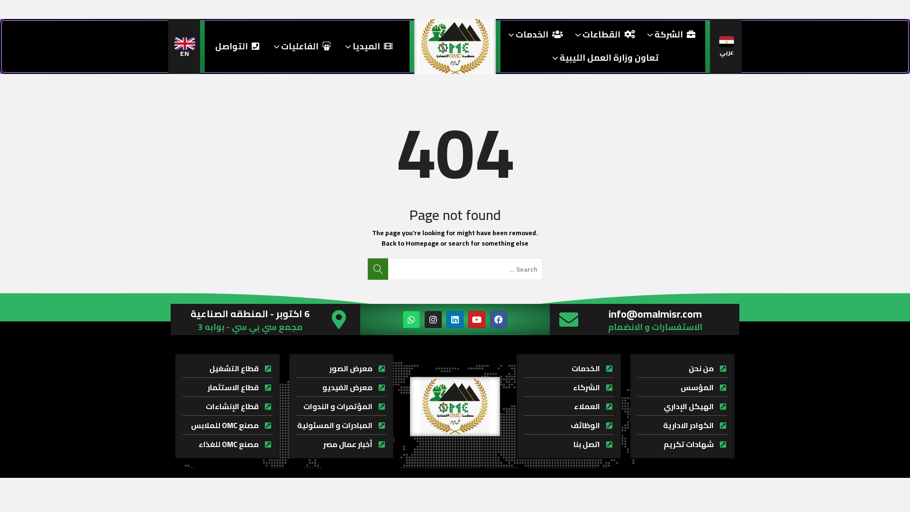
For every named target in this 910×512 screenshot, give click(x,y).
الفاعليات (298, 46)
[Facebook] (498, 319)
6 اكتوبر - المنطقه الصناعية (250, 313)
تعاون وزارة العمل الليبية (608, 57)
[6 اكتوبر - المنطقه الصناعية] (338, 319)
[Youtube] (476, 319)
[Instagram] (433, 319)
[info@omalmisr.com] (568, 319)
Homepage (422, 243)
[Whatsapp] (411, 319)
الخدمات (531, 34)
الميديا (365, 46)
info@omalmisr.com (655, 314)
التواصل (231, 46)
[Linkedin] (455, 319)
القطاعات (600, 34)
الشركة (668, 34)
